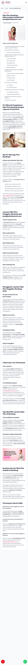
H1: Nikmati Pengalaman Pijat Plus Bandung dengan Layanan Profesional (14, 47)
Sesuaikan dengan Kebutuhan (13, 94)
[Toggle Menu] (26, 2)
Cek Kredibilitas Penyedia (12, 92)
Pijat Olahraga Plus (11, 67)
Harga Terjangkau (11, 80)
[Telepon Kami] (3, 661)
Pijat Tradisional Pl (11, 60)
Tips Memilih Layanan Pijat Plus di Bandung (14, 89)
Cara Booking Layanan (12, 87)
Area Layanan (10, 85)
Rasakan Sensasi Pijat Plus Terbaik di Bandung (13, 97)
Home (2, 8)
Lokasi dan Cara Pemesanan (11, 82)
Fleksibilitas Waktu (11, 77)
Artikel (6, 8)
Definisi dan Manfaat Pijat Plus (14, 52)
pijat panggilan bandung (9, 195)
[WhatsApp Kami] (25, 661)
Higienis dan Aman (11, 75)
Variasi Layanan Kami (11, 58)
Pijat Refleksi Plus (11, 63)
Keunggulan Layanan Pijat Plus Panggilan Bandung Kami (14, 70)
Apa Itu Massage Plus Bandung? (12, 50)
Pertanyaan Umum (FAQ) (10, 100)
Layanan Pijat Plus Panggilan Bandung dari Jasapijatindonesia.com (14, 55)
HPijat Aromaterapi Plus (12, 65)
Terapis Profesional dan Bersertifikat (15, 73)
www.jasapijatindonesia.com (10, 390)
